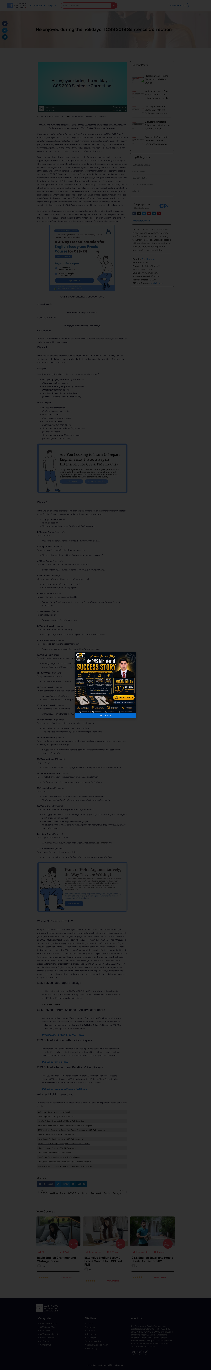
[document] (105, 685)
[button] (77, 654)
